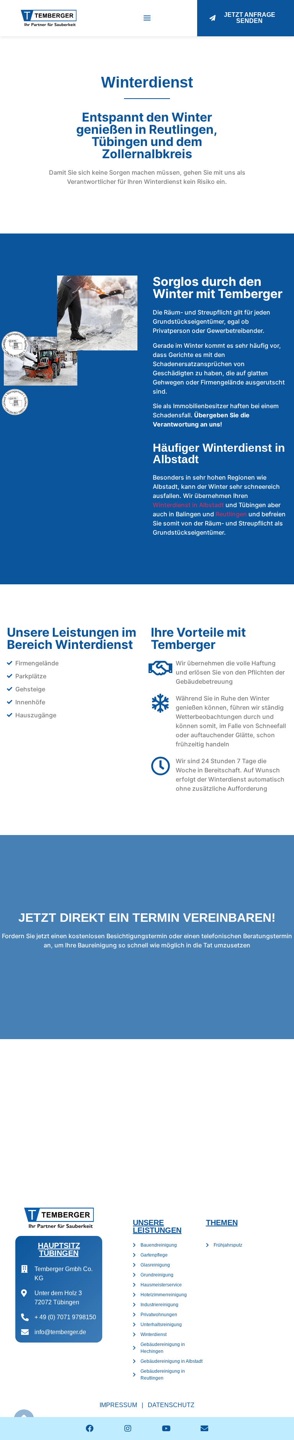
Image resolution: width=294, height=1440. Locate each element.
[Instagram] (128, 1428)
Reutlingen (231, 514)
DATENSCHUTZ (171, 1405)
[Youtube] (166, 1428)
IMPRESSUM (118, 1405)
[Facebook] (89, 1428)
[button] (147, 18)
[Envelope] (204, 1428)
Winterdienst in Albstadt (188, 505)
